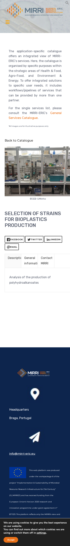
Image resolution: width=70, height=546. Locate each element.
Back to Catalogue (19, 140)
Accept (10, 539)
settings (41, 533)
